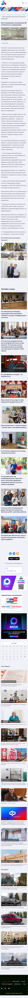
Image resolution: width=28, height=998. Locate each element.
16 (14, 654)
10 (17, 651)
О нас (24, 984)
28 (6, 659)
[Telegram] (8, 988)
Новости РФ (15, 981)
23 (14, 656)
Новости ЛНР (6, 981)
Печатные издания (7, 984)
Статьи (23, 981)
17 (17, 654)
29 (10, 659)
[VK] (1, 988)
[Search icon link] (22, 3)
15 (10, 654)
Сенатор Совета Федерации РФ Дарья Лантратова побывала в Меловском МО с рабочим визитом (13, 510)
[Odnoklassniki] (5, 988)
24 (17, 656)
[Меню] (26, 3)
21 (6, 656)
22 (10, 656)
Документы (18, 984)
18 (21, 654)
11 (21, 651)
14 (6, 654)
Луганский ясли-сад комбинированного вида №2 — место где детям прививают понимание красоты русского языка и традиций (12, 480)
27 (3, 659)
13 (3, 654)
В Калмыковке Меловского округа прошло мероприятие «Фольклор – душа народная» (13, 537)
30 (14, 659)
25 (21, 656)
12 (24, 651)
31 (17, 659)
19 (24, 654)
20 (3, 656)
